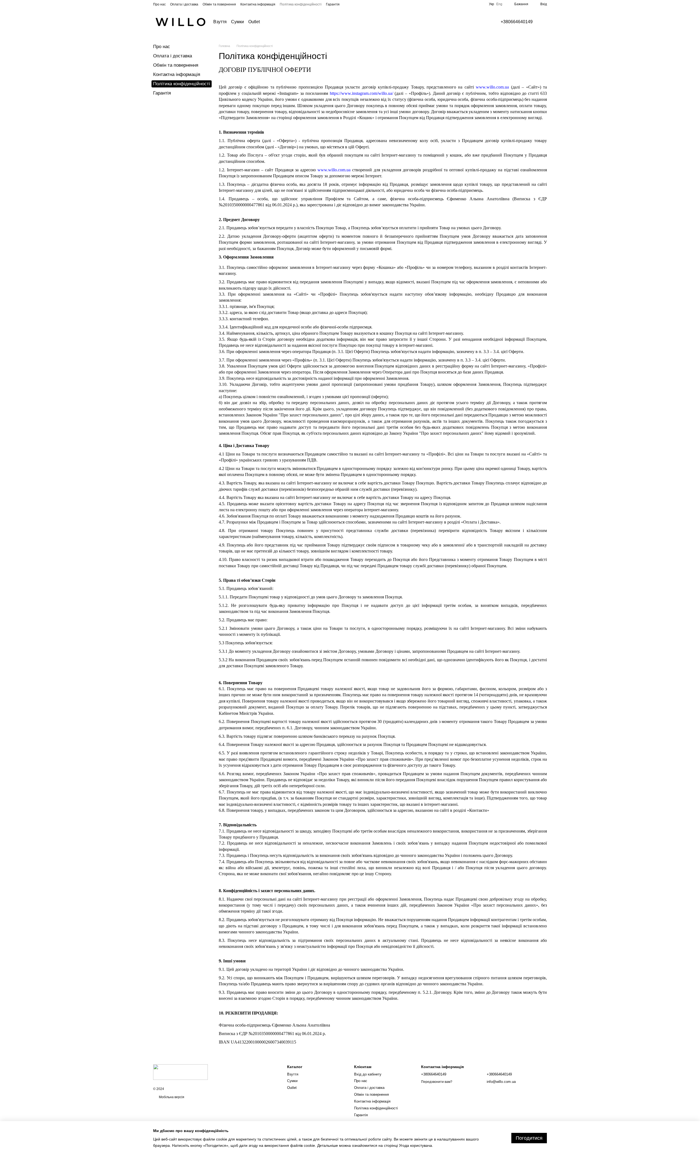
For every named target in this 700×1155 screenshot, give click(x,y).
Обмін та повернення (219, 4)
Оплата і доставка (184, 4)
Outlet (254, 21)
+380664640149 (517, 22)
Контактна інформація (257, 4)
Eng (499, 4)
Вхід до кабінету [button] (367, 1074)
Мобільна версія (171, 1097)
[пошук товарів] (275, 21)
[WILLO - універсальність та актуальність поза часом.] (180, 1072)
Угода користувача (415, 1145)
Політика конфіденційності (301, 4)
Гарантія (333, 4)
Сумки (237, 21)
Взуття (220, 21)
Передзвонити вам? (436, 1082)
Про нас (159, 4)
